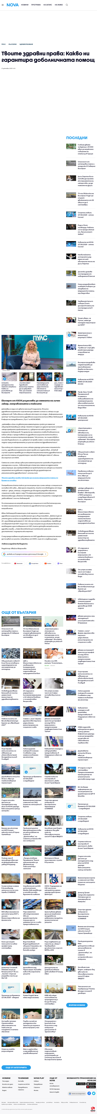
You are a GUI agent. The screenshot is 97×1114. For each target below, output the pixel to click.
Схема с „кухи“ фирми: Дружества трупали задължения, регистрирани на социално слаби (32, 723)
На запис (47, 5)
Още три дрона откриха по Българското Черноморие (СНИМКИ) (51, 804)
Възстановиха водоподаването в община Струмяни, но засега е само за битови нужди (32, 946)
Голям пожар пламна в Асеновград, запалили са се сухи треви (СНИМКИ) (10, 889)
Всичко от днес (7, 1084)
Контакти (56, 1102)
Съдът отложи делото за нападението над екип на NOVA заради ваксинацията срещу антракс (11, 805)
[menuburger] (3, 5)
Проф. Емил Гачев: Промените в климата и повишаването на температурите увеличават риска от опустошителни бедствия (86, 400)
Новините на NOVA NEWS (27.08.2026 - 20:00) (85, 381)
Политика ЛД (82, 1102)
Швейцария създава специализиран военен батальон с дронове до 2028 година (86, 603)
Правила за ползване (7, 1104)
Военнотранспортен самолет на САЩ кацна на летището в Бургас (32, 803)
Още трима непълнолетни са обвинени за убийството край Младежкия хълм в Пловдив (9, 754)
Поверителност (74, 1102)
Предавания (38, 1084)
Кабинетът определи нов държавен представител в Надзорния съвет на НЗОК (54, 753)
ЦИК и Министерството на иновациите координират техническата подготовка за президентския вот (32, 667)
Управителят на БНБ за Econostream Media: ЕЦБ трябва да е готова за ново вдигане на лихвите (32, 890)
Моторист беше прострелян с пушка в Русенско (53, 860)
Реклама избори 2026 (12, 1102)
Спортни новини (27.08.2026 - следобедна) (85, 819)
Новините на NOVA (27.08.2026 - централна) (85, 418)
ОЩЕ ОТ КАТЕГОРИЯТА (16, 1067)
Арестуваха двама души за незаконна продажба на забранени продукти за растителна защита (54, 917)
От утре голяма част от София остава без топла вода (52, 694)
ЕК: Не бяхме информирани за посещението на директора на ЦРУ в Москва (86, 791)
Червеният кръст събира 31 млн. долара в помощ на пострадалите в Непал (86, 305)
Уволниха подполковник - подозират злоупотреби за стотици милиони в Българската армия (53, 1054)
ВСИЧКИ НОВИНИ (77, 1005)
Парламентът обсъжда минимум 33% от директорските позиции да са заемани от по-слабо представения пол (32, 918)
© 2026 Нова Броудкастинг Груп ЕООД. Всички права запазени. (17, 1109)
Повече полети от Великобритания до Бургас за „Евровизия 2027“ (10, 722)
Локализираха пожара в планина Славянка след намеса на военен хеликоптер (30, 753)
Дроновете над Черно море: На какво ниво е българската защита (32, 971)
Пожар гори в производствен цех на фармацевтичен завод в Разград (10, 861)
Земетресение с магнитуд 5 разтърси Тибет (85, 335)
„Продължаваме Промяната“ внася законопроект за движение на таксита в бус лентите (31, 863)
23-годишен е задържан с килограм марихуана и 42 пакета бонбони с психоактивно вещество (32, 696)
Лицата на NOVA (24, 1084)
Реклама (4, 1102)
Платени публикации (32, 1104)
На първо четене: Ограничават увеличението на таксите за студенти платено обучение (10, 1026)
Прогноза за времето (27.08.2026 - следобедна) (32, 779)
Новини (24, 5)
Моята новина (7, 1087)
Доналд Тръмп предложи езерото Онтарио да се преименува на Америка (86, 897)
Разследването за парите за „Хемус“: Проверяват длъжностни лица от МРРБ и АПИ (53, 946)
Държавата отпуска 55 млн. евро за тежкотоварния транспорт (11, 780)
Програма (36, 5)
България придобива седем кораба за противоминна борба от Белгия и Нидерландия (86, 366)
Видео (4, 1090)
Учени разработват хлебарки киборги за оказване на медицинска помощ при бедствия (86, 288)
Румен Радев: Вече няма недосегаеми (31, 996)
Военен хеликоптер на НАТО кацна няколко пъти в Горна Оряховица (10, 831)
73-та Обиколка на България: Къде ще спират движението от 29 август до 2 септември (32, 633)
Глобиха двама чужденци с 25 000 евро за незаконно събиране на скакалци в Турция (85, 149)
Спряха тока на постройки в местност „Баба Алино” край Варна (52, 780)
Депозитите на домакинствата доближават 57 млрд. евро (54, 971)
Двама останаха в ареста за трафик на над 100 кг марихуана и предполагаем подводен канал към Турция (53, 725)
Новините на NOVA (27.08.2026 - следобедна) (85, 831)
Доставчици (49, 1102)
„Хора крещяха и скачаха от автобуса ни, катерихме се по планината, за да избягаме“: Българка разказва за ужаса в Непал (53, 636)
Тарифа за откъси (40, 1102)
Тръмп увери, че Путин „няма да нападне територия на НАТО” (86, 321)
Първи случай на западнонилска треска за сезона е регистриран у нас (31, 1024)
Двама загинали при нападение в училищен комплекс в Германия (86, 619)
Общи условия (64, 1102)
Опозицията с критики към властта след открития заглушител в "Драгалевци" (51, 1026)
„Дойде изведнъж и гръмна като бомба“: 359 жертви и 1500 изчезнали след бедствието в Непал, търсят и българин (86, 494)
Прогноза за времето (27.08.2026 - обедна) (11, 996)
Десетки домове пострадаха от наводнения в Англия (86, 274)
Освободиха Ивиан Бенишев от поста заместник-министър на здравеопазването (10, 695)
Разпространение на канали (27, 1102)
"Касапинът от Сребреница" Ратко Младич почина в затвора (86, 990)
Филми (36, 1090)
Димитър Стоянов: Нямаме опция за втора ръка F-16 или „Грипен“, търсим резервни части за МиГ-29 (10, 973)
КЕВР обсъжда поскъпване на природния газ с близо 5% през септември (51, 999)
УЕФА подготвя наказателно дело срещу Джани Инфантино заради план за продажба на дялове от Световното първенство (86, 735)
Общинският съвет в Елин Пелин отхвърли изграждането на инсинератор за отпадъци (11, 665)
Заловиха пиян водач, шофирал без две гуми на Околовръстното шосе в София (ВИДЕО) (54, 832)
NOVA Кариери (55, 1089)
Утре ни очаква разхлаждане (8, 1050)
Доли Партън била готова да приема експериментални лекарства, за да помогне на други (86, 181)
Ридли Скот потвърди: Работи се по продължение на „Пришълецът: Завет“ (86, 229)
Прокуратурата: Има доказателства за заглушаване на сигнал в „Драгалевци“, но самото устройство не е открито (32, 834)
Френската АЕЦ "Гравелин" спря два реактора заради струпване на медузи (86, 349)
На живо (59, 5)
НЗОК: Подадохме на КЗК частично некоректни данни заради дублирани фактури (53, 890)
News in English (54, 1092)
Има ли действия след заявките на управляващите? (30, 1051)
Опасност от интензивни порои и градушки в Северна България (10, 632)
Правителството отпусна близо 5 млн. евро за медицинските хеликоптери (85, 475)
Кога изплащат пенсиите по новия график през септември (9, 945)
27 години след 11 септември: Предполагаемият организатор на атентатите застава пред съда (86, 773)
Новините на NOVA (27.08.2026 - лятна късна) (86, 244)
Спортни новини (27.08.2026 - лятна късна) (86, 215)
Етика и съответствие (19, 1104)
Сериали (37, 1087)
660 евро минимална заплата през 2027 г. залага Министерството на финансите (11, 916)
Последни (5, 1081)
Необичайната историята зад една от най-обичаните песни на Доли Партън (86, 259)
